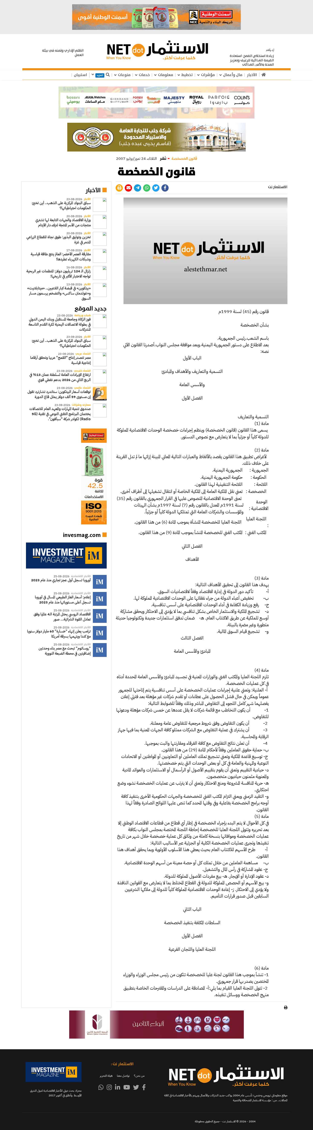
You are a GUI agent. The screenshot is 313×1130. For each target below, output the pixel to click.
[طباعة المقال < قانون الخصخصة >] (285, 1007)
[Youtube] (126, 1087)
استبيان (80, 75)
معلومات (165, 75)
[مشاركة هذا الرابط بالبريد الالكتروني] (128, 188)
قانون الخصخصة (184, 158)
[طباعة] (119, 188)
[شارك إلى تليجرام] (137, 188)
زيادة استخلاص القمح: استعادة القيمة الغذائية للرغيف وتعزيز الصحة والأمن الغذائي (252, 60)
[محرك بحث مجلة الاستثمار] (66, 555)
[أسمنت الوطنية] (156, 17)
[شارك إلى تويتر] (155, 188)
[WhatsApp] (101, 1087)
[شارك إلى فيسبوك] (165, 188)
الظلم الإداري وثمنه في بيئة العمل (63, 53)
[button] (156, 102)
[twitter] (136, 1087)
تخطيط (187, 75)
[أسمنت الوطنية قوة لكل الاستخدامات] (66, 476)
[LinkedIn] (117, 1087)
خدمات (144, 75)
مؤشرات (208, 75)
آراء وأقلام (270, 50)
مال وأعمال (232, 75)
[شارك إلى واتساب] (146, 188)
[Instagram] (109, 1087)
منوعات (124, 75)
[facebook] (144, 1087)
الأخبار (252, 75)
